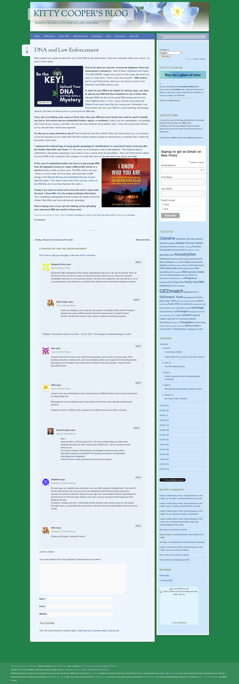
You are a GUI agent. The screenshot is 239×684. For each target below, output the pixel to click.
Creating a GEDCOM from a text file (186, 506)
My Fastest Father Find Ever (176, 399)
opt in (173, 315)
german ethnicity (190, 301)
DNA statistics (176, 272)
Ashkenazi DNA (177, 259)
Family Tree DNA (88, 670)
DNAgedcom (190, 278)
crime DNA (96, 215)
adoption (171, 243)
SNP (174, 319)
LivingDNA (95, 673)
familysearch (166, 285)
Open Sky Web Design (89, 666)
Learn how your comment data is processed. (98, 630)
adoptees (163, 243)
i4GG (177, 304)
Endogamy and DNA (181, 560)
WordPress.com (59, 666)
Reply (138, 262)
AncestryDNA (185, 254)
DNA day (185, 265)
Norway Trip (171, 311)
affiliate (170, 138)
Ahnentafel (163, 247)
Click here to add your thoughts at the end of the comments (67, 255)
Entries (164, 575)
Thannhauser (165, 322)
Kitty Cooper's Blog (81, 14)
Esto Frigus (173, 282)
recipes (178, 315)
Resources (120, 36)
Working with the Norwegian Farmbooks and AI (183, 389)
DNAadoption (164, 278)
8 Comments (39, 220)
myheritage (197, 307)
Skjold (169, 319)
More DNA (64, 36)
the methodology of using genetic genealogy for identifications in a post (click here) (88, 146)
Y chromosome (179, 329)
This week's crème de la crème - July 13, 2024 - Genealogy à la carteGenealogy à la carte (91, 334)
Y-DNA (200, 329)
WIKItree (189, 326)
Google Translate (200, 59)
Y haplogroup (191, 329)
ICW (182, 304)
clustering (171, 265)
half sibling (163, 304)
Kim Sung (163, 530)
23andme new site (185, 239)
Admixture (199, 239)
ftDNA (96, 97)
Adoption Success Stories (189, 243)
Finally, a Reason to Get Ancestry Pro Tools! (53, 240)
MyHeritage (104, 670)
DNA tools (163, 275)
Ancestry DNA (178, 250)
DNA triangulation (174, 275)
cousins (179, 265)
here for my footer (176, 129)
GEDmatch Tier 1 (191, 292)
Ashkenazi (164, 258)
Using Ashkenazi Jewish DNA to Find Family (187, 542)
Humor (171, 304)
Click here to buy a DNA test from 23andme (184, 92)
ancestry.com (166, 254)
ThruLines (175, 322)
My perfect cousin (183, 308)
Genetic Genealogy (74, 215)
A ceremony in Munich (173, 352)
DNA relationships (168, 268)
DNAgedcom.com (149, 677)
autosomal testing (190, 259)
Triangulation (186, 322)
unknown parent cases (173, 326)
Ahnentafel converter (176, 247)
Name (42, 599)
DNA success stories (193, 272)
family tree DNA (194, 281)
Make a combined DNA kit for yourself (187, 498)
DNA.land (184, 275)
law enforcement (108, 215)
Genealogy (97, 36)
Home (37, 36)
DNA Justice (141, 78)
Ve (183, 326)
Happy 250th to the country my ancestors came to (184, 357)
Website (43, 614)
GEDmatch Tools (171, 297)
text (166, 209)
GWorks (200, 301)
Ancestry (188, 247)
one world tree (164, 315)
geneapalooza (189, 297)
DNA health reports (196, 265)
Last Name (166, 188)
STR (178, 319)
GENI (173, 301)
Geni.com (179, 301)
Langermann (198, 304)
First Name (166, 177)
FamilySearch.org (56, 677)
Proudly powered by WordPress (23, 666)
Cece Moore (185, 262)
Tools (108, 36)
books (176, 262)
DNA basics (49, 36)
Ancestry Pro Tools (192, 250)
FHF (174, 286)
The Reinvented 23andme (175, 366)
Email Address (182, 165)
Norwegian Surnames (196, 311)
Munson (173, 308)
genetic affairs (165, 301)
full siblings (181, 286)
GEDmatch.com (101, 677)
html (166, 204)
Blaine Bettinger (166, 262)
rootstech (187, 315)
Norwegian (182, 311)
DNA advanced (80, 36)
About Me (134, 36)
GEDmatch (132, 71)
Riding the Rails (144, 240)
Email (42, 606)
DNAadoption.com (177, 278)
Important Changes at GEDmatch (185, 514)
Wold (196, 326)
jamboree (188, 304)
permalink (131, 215)
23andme (167, 238)
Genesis (199, 297)
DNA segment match (186, 268)
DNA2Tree (193, 275)
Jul (27, 49)
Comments (165, 580)
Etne (182, 282)
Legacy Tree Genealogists (207, 677)
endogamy (163, 282)
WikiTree (183, 623)
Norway (162, 311)
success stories (188, 318)
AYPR (200, 259)
